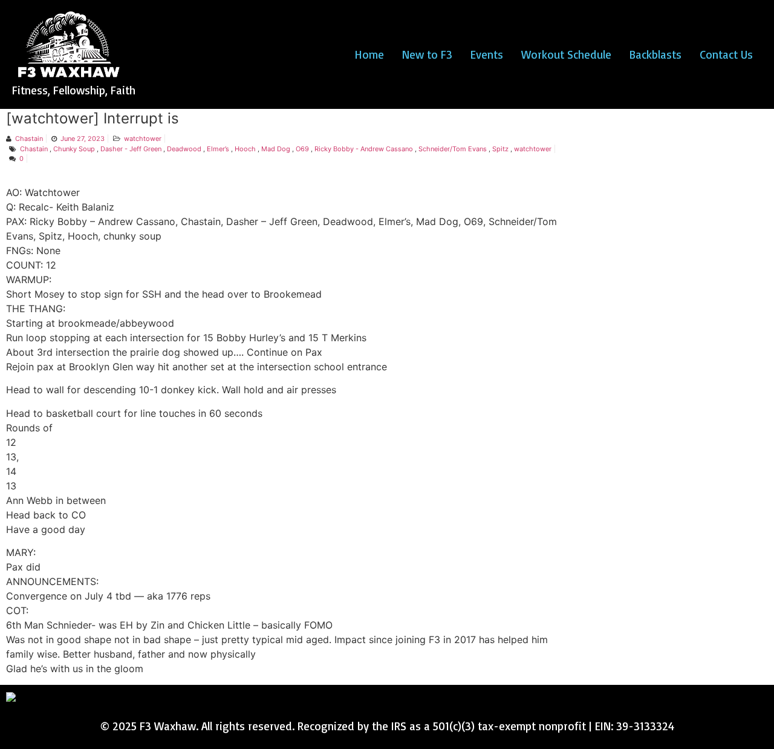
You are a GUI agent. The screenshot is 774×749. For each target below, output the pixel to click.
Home (369, 54)
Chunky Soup (74, 149)
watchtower (142, 138)
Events (486, 54)
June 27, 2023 (82, 138)
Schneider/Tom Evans (452, 149)
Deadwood (184, 149)
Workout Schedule (566, 54)
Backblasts (655, 54)
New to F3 (427, 54)
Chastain (29, 138)
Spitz (500, 149)
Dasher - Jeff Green (130, 149)
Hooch (245, 149)
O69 (302, 149)
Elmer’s (218, 149)
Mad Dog (275, 149)
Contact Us (726, 54)
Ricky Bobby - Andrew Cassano (363, 149)
